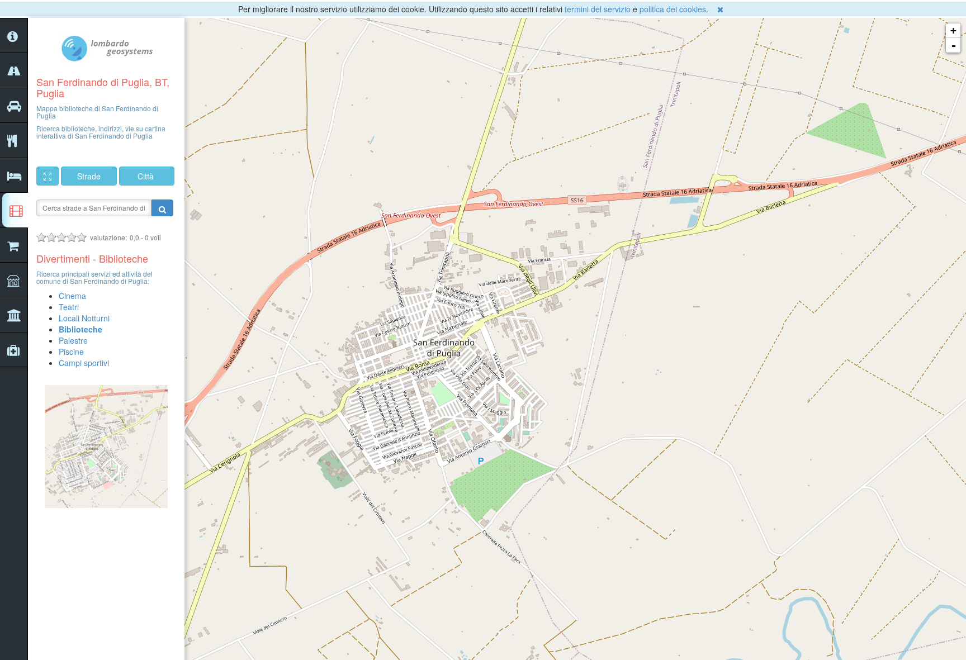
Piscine (71, 351)
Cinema (72, 295)
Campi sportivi (84, 362)
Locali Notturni (84, 318)
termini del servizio (598, 9)
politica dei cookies (673, 9)
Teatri (69, 306)
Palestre (73, 340)
